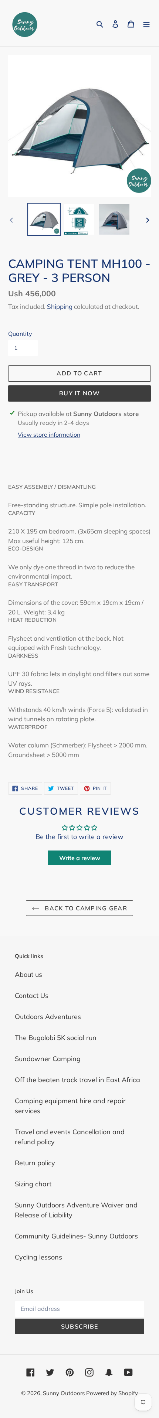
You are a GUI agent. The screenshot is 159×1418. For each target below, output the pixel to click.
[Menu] (146, 23)
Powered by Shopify (112, 1393)
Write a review (79, 858)
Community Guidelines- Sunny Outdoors (76, 1236)
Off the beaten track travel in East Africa (77, 1080)
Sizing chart (33, 1184)
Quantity (20, 333)
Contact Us (31, 995)
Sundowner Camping (48, 1058)
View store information (49, 434)
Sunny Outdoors (64, 1393)
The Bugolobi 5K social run (56, 1037)
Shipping (59, 306)
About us (28, 974)
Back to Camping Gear (85, 908)
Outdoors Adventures (48, 1016)
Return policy (35, 1163)
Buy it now (79, 393)
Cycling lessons (38, 1257)
